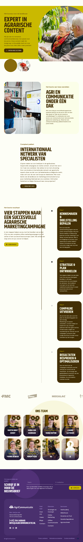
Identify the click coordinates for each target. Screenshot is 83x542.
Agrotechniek (65, 522)
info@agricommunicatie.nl (22, 523)
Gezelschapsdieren (67, 519)
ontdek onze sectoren (14, 50)
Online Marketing (51, 516)
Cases (41, 517)
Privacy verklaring (42, 538)
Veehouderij (64, 510)
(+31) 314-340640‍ (17, 521)
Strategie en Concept (52, 511)
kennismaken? (12, 244)
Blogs (41, 520)
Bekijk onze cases (30, 186)
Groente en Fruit (66, 516)
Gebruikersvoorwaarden (55, 538)
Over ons (41, 513)
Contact (42, 524)
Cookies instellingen (69, 538)
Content (51, 526)
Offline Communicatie (53, 521)
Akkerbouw (64, 513)
